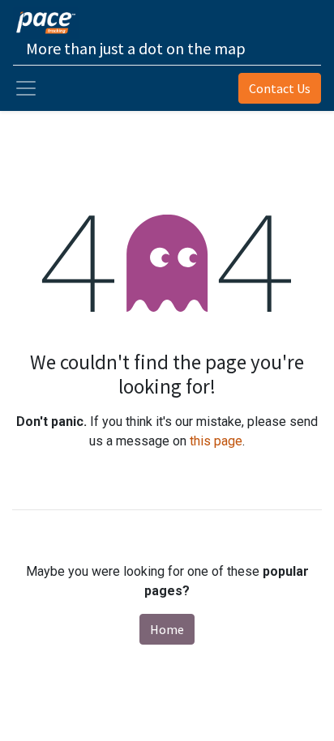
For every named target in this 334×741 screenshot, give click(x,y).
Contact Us (279, 88)
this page (216, 441)
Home (167, 629)
